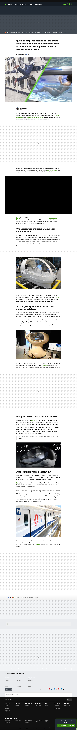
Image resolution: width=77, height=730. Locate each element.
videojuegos (19, 686)
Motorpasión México (47, 721)
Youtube (65, 4)
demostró (45, 365)
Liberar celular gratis (65, 668)
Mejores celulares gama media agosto (21, 668)
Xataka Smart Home (7, 711)
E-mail (32, 54)
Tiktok (71, 4)
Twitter (63, 4)
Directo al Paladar (38, 705)
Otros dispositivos (24, 597)
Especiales (7, 680)
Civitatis (37, 545)
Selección (10, 4)
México (6, 686)
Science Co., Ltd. (52, 170)
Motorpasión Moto (48, 706)
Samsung (60, 32)
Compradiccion (57, 708)
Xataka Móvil (7, 706)
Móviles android (31, 684)
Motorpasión (47, 705)
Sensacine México (28, 720)
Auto (25, 4)
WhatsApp (31, 32)
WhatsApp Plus (48, 668)
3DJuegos (17, 705)
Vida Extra (17, 706)
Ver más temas (8, 689)
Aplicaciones (30, 680)
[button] (23, 108)
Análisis (18, 677)
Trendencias (57, 705)
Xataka (6, 705)
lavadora (36, 597)
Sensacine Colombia (27, 723)
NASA (65, 32)
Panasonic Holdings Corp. (35, 117)
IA (35, 32)
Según (18, 218)
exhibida (34, 420)
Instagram (67, 4)
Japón (31, 597)
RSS (56, 689)
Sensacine (27, 705)
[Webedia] (69, 1)
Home (21, 4)
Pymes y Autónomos (66, 707)
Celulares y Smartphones (19, 681)
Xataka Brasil (7, 722)
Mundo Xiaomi (8, 712)
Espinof (26, 706)
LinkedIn (61, 689)
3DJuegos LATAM (18, 720)
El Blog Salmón (67, 705)
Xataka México (8, 720)
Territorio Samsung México (35, 4)
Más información (47, 728)
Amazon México (17, 32)
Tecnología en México (21, 684)
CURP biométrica (56, 668)
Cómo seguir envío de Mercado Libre (37, 668)
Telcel (29, 686)
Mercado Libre (24, 32)
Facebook (61, 4)
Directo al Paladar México (38, 721)
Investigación (8, 677)
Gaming (16, 4)
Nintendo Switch (48, 32)
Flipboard (30, 54)
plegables (55, 32)
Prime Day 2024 (8, 684)
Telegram (54, 689)
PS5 (42, 32)
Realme (38, 32)
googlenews (69, 4)
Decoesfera (57, 706)
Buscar (70, 695)
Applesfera (7, 708)
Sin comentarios (21, 54)
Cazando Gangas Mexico (31, 677)
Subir (68, 699)
